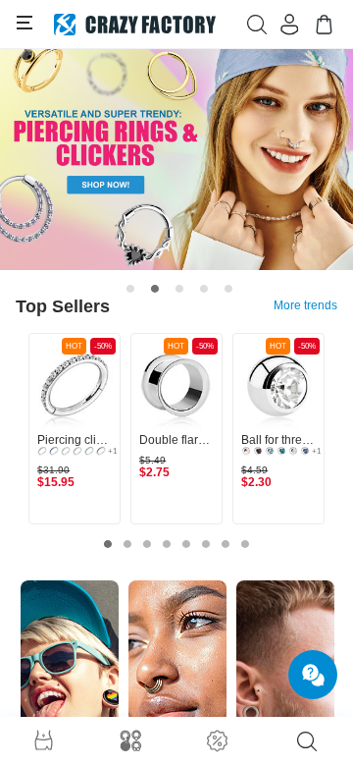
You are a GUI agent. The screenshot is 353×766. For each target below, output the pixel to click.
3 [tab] (179, 289)
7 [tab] (225, 544)
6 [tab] (206, 544)
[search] (307, 741)
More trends (305, 305)
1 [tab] (130, 289)
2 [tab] (155, 289)
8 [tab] (245, 544)
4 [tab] (204, 289)
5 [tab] (228, 289)
